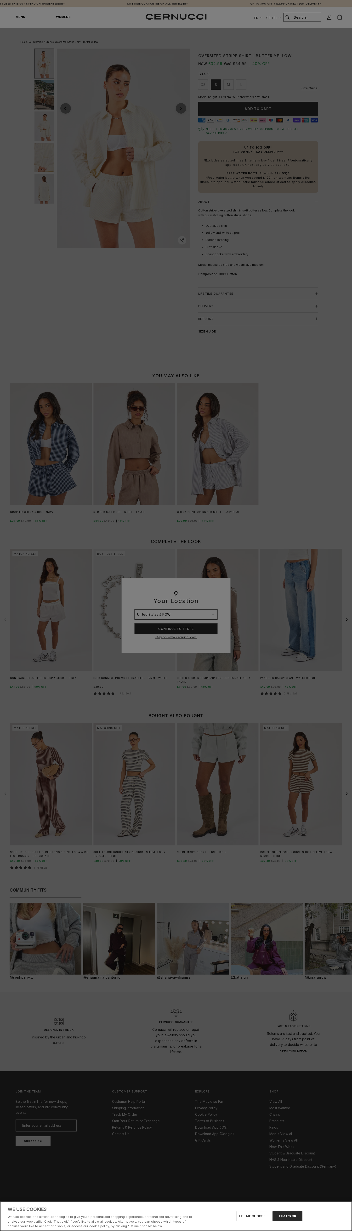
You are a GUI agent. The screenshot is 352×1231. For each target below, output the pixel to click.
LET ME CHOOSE (252, 1216)
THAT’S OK (287, 1216)
